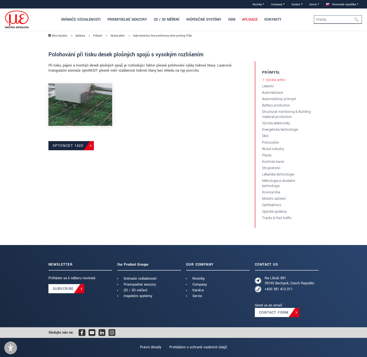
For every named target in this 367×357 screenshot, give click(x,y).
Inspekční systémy (138, 296)
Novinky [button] (257, 4)
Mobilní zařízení (274, 198)
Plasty (266, 155)
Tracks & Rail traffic (277, 217)
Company (199, 284)
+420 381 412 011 (279, 289)
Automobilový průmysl (279, 98)
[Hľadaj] (357, 19)
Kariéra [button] (296, 4)
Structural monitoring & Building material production (286, 114)
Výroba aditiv (275, 79)
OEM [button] (231, 19)
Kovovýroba (271, 192)
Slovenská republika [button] (343, 4)
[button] (10, 347)
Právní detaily (150, 347)
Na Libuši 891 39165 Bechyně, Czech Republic (290, 281)
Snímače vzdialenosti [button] (81, 19)
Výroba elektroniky (276, 123)
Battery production (276, 105)
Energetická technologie (280, 129)
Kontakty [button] (272, 19)
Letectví (268, 86)
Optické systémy (274, 211)
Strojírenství (271, 168)
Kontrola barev (273, 161)
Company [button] (276, 4)
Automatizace (272, 92)
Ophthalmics (271, 205)
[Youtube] (92, 332)
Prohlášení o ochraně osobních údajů (198, 347)
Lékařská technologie (278, 174)
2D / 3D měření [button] (166, 19)
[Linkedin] (102, 332)
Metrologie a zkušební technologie (278, 183)
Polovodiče (270, 142)
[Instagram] (112, 332)
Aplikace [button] (250, 19)
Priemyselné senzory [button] (127, 19)
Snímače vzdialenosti (140, 278)
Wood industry (273, 148)
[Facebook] (82, 332)
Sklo (265, 135)
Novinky (198, 278)
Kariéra (198, 290)
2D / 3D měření (135, 290)
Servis (197, 296)
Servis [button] (313, 4)
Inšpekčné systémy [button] (203, 19)
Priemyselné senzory (140, 284)
